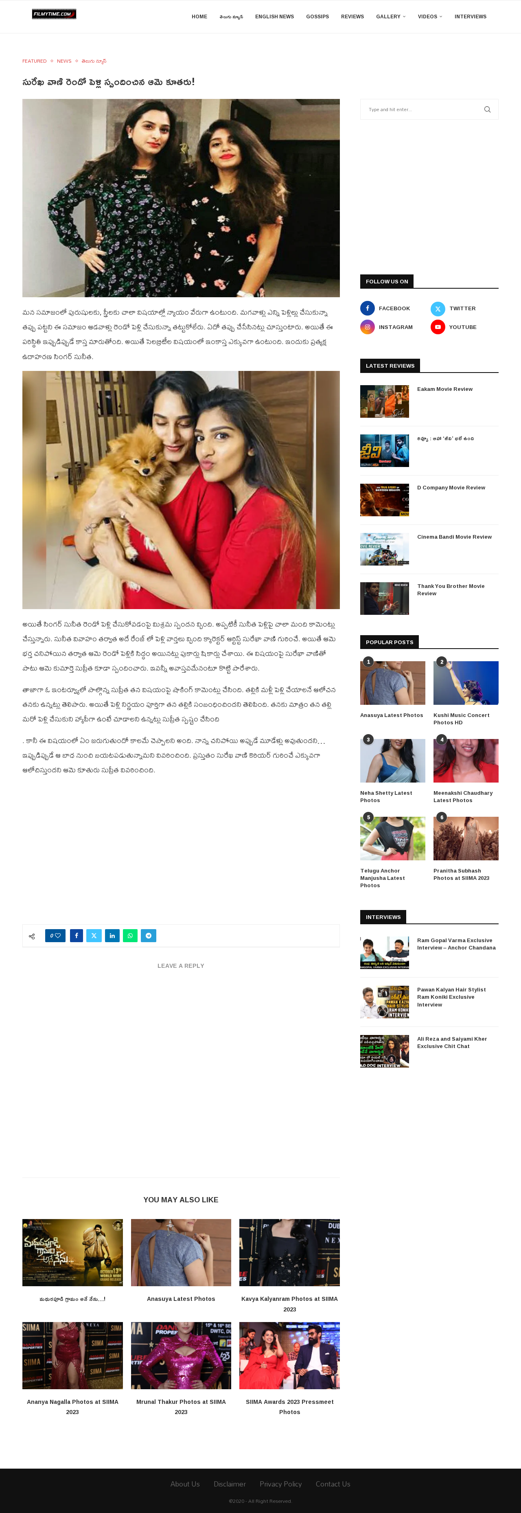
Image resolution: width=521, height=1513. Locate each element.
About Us (185, 1484)
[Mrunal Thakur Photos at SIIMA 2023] (181, 1355)
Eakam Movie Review (445, 389)
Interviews (470, 16)
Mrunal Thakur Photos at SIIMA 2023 (181, 1407)
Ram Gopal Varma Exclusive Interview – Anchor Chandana (456, 943)
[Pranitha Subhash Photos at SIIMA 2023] (466, 838)
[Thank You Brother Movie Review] (384, 598)
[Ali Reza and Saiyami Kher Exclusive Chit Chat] (384, 1051)
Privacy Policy (281, 1484)
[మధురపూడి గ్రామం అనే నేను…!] (72, 1252)
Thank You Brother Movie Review (451, 589)
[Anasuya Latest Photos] (181, 1252)
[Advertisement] (181, 855)
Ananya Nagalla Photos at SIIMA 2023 (72, 1407)
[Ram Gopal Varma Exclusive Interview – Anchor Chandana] (384, 952)
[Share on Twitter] (94, 935)
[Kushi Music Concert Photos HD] (466, 683)
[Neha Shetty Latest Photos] (392, 761)
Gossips (317, 16)
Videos (427, 16)
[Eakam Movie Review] (384, 401)
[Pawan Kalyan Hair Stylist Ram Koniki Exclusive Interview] (384, 1002)
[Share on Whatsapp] (130, 935)
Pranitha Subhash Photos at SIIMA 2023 (461, 874)
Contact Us (333, 1484)
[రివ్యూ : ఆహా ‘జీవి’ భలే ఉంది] (384, 450)
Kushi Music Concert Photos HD (461, 718)
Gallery (388, 16)
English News (274, 16)
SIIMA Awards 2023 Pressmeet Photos (290, 1407)
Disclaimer (230, 1484)
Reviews (352, 16)
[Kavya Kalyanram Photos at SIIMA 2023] (289, 1252)
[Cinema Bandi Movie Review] (384, 549)
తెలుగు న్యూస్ (231, 16)
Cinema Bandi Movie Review (454, 536)
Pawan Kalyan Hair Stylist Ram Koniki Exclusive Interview (451, 997)
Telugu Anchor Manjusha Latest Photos (382, 878)
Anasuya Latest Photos (181, 1298)
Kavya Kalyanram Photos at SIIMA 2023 (289, 1304)
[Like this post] (58, 935)
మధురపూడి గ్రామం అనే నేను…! (72, 1298)
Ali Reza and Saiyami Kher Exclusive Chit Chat (452, 1042)
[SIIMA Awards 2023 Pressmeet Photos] (289, 1355)
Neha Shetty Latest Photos (386, 796)
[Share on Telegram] (148, 935)
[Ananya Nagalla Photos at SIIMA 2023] (72, 1355)
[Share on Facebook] (76, 935)
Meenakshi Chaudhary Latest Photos (463, 796)
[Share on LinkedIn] (112, 935)
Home (199, 16)
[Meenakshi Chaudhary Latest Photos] (466, 761)
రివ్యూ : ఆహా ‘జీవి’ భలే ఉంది (445, 438)
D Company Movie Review (451, 487)
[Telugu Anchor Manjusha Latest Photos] (392, 838)
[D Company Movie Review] (384, 500)
